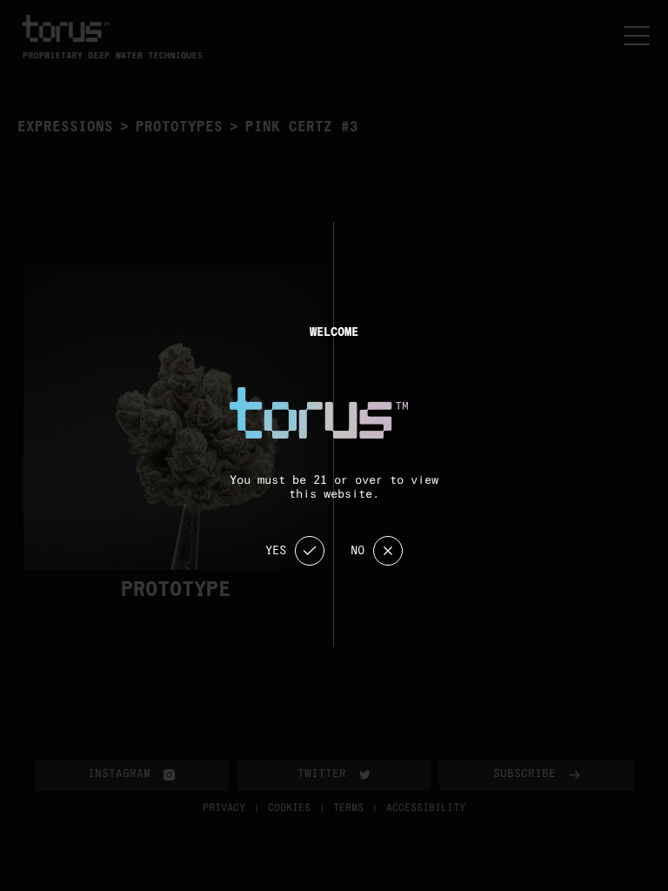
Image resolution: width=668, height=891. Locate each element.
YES (275, 551)
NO (357, 551)
